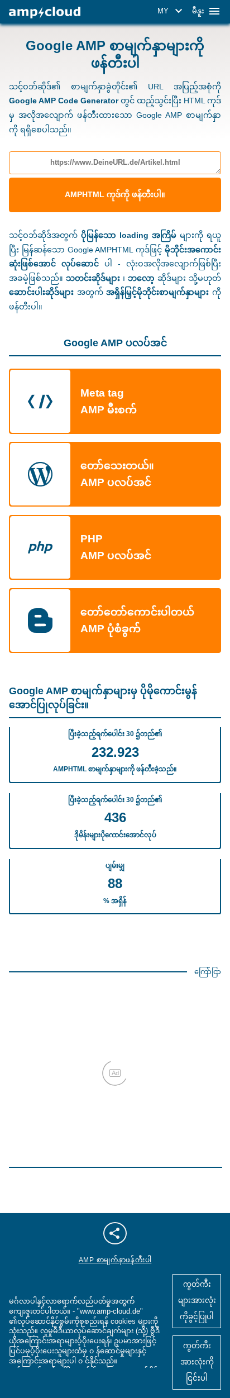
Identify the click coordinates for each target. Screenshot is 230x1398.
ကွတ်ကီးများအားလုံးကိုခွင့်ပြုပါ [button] (197, 1300)
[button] (171, 11)
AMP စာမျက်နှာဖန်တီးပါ (115, 1260)
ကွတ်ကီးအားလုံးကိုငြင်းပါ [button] (197, 1362)
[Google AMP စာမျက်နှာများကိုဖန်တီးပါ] (44, 12)
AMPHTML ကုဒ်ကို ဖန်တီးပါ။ (115, 194)
